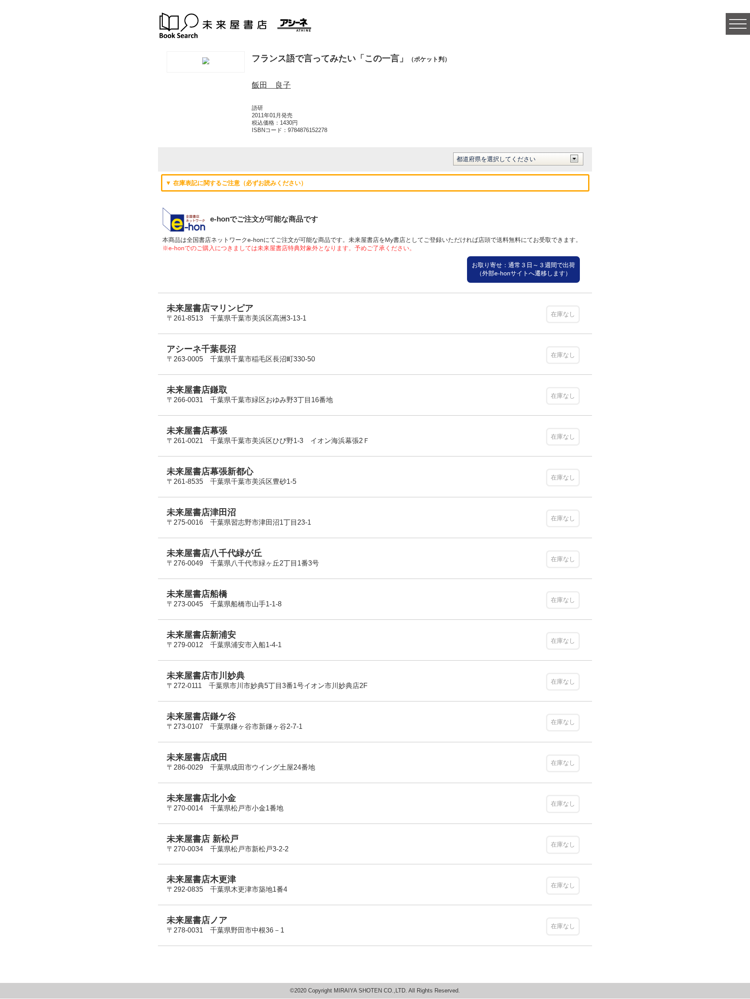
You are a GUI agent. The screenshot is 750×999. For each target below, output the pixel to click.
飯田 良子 (271, 85)
